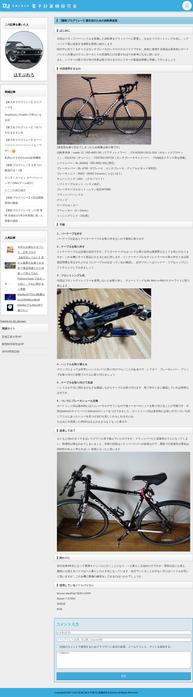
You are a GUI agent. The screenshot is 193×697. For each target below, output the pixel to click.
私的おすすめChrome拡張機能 (23, 157)
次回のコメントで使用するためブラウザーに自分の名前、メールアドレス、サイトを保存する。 (116, 646)
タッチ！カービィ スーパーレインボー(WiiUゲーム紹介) (23, 180)
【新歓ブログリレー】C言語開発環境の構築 (24, 200)
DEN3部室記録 (10, 351)
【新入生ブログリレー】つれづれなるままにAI (23, 130)
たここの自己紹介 (15, 190)
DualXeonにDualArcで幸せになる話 (23, 117)
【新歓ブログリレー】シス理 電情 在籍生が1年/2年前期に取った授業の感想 (24, 215)
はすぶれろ (24, 74)
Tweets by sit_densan (13, 321)
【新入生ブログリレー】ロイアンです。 (23, 105)
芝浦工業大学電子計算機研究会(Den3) (97, 692)
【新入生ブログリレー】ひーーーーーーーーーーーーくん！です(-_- (23, 145)
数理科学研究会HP (13, 344)
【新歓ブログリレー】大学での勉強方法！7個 (23, 168)
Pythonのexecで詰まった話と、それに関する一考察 (31, 284)
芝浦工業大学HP (11, 336)
